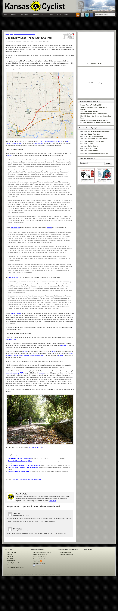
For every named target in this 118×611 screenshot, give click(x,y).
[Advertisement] (59, 23)
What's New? (11, 565)
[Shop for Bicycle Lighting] (87, 182)
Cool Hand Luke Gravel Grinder (98, 139)
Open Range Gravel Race (96, 136)
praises (25, 351)
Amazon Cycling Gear (66, 554)
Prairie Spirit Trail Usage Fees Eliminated (93, 114)
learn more (52, 501)
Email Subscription (82, 15)
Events (13, 15)
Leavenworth (23, 479)
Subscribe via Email (39, 563)
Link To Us (10, 558)
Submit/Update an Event (14, 563)
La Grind (90, 143)
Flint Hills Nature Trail (35, 447)
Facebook (91, 15)
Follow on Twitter (38, 559)
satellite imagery (38, 143)
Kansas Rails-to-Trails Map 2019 (91, 105)
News (65, 15)
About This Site (11, 552)
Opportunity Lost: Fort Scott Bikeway (20, 459)
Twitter (87, 15)
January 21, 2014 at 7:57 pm (21, 515)
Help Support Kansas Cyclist (15, 567)
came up (41, 373)
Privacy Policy (45, 574)
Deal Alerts (87, 549)
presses (53, 351)
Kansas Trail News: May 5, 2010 (18, 471)
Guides (49, 15)
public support (15, 228)
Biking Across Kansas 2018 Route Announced (95, 122)
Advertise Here (96, 64)
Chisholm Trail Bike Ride (96, 141)
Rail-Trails (63, 345)
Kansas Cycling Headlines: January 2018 (94, 120)
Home (6, 15)
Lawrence (15, 479)
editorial (10, 155)
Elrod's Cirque (92, 148)
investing (61, 355)
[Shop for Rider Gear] (104, 182)
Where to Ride (37, 15)
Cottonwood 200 (93, 151)
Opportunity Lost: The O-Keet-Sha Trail (24, 34)
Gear (59, 15)
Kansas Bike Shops (65, 552)
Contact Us (10, 556)
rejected (49, 228)
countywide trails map (12, 373)
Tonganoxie (37, 479)
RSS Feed (78, 15)
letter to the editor (14, 277)
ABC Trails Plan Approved (88, 111)
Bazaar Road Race (94, 134)
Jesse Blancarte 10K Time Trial (98, 153)
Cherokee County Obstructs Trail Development (23, 467)
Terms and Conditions (55, 574)
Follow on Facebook (39, 554)
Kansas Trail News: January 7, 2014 (20, 461)
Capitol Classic (93, 146)
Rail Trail (30, 479)
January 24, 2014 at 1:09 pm (21, 530)
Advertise (9, 554)
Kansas (41, 41)
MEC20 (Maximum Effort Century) (99, 131)
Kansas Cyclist (45, 6)
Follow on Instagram (39, 556)
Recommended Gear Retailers (68, 549)
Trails (46, 41)
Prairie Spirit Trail (11, 339)
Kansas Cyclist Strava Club (41, 552)
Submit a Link (11, 560)
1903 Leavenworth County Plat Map (50, 141)
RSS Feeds (36, 561)
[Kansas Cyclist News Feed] (41, 561)
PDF (21, 373)
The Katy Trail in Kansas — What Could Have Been (24, 465)
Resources (23, 15)
